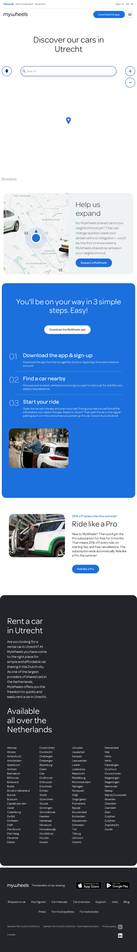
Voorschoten (113, 773)
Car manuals (59, 902)
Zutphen (110, 816)
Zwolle (109, 829)
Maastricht (78, 773)
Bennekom (13, 773)
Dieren (11, 842)
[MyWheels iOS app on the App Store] (89, 885)
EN (127, 4)
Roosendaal (79, 812)
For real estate (89, 911)
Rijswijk (76, 808)
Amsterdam (14, 760)
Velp (107, 752)
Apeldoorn (13, 765)
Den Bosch (14, 829)
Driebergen (46, 756)
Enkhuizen (46, 782)
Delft (10, 825)
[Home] (16, 14)
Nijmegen (77, 786)
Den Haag (13, 833)
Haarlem (44, 816)
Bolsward (13, 782)
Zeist (108, 812)
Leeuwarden (79, 760)
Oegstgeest (79, 799)
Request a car (17, 902)
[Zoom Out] (130, 83)
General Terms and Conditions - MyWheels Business (71, 926)
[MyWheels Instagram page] (120, 927)
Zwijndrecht (112, 825)
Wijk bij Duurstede (115, 795)
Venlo (108, 756)
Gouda (44, 803)
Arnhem (12, 769)
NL (132, 4)
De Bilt (11, 816)
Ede (42, 773)
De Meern (12, 820)
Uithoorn (77, 838)
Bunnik (11, 795)
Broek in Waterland (18, 790)
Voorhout (111, 769)
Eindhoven (46, 777)
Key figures (38, 902)
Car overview (81, 902)
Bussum (12, 799)
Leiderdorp (78, 769)
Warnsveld (111, 786)
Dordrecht (46, 752)
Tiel (74, 829)
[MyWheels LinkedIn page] (120, 935)
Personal (9, 4)
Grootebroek (47, 812)
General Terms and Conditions (23, 926)
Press (42, 911)
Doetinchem (47, 747)
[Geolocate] (7, 71)
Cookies (11, 934)
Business (40, 4)
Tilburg (76, 833)
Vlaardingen (112, 765)
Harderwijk (46, 820)
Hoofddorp (46, 833)
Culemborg (14, 812)
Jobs (115, 902)
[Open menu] (129, 14)
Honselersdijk (48, 829)
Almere (11, 752)
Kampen (77, 756)
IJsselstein (78, 752)
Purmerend (78, 803)
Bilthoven (13, 777)
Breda (10, 786)
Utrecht (76, 842)
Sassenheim (79, 820)
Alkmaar (12, 747)
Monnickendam (81, 782)
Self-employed (24, 4)
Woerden (110, 799)
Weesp (109, 790)
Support (100, 902)
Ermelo (44, 790)
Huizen (44, 842)
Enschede (46, 786)
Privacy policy (109, 926)
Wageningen (112, 777)
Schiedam (78, 825)
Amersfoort (14, 756)
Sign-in (120, 4)
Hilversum (46, 825)
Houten (44, 838)
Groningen (46, 808)
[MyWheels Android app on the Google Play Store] (117, 885)
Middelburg (78, 777)
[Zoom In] (130, 71)
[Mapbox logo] (9, 179)
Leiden (76, 765)
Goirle (43, 795)
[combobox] (68, 71)
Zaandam (110, 803)
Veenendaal (112, 747)
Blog (126, 902)
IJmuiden (77, 747)
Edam (43, 769)
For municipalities (63, 911)
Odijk (75, 795)
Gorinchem (46, 799)
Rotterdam (78, 816)
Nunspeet (78, 790)
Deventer (12, 838)
